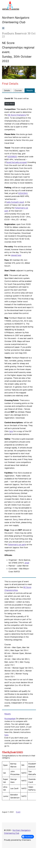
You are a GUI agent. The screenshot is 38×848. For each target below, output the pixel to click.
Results (7, 714)
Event (18, 812)
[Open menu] (3, 28)
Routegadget (10, 719)
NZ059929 (12, 156)
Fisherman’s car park (17, 545)
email (27, 563)
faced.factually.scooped (16, 162)
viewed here (16, 255)
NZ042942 (23, 193)
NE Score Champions (17, 115)
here (11, 431)
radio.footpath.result (15, 202)
